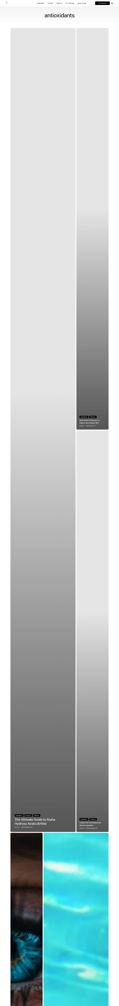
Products (28, 815)
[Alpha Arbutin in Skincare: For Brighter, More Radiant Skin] (92, 229)
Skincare (36, 815)
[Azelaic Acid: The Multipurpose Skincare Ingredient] (92, 631)
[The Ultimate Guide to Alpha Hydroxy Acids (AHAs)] (43, 430)
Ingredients (19, 815)
